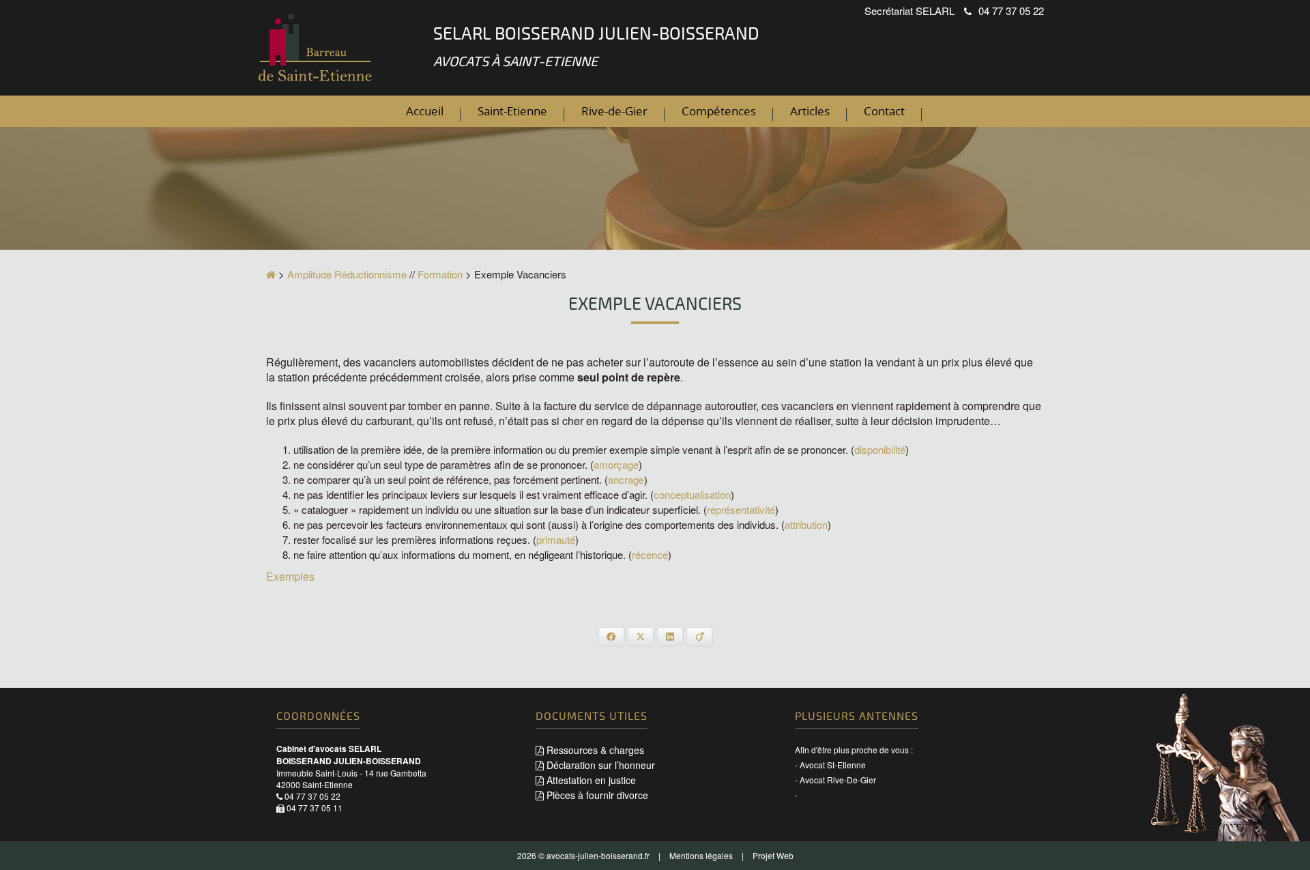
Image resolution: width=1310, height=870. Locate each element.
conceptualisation (692, 494)
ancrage (626, 479)
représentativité (741, 509)
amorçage (616, 464)
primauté (555, 539)
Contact (884, 111)
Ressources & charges (594, 750)
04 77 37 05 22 (1011, 10)
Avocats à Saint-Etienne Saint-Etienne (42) (317, 49)
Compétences (719, 111)
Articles (810, 111)
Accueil (424, 111)
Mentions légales (701, 855)
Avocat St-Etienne (833, 764)
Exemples (290, 576)
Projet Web (773, 855)
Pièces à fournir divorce (596, 795)
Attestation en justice (590, 780)
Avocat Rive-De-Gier (838, 779)
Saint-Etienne (512, 111)
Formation (440, 274)
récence (650, 554)
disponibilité (879, 449)
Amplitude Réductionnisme (347, 274)
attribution (806, 524)
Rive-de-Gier (614, 111)
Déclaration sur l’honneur (599, 765)
